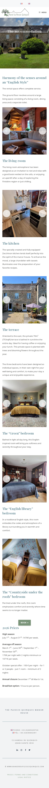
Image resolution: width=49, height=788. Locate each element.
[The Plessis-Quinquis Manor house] (15, 12)
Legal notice (24, 777)
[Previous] (6, 131)
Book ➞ (24, 622)
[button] (24, 131)
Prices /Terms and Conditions (22, 775)
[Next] (42, 131)
